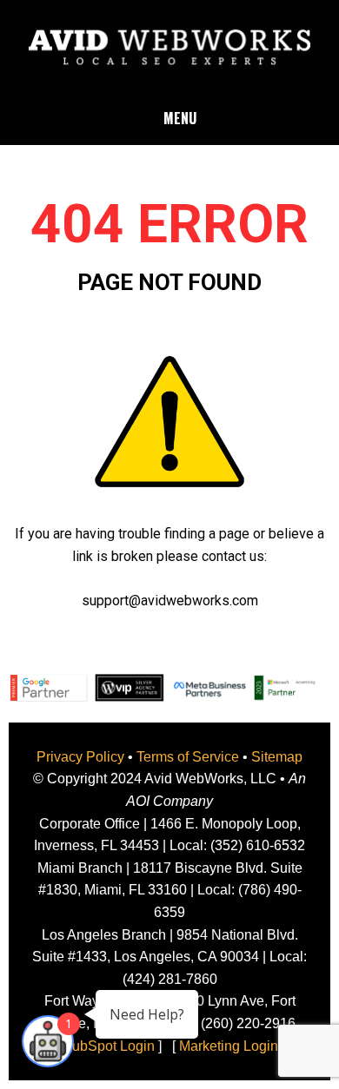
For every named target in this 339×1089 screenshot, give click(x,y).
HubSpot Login (108, 1046)
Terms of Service (187, 756)
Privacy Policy (80, 756)
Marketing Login (228, 1046)
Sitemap (276, 756)
